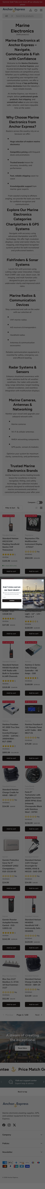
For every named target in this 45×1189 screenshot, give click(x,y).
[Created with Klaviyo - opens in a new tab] (22, 609)
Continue (11, 600)
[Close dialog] (42, 581)
